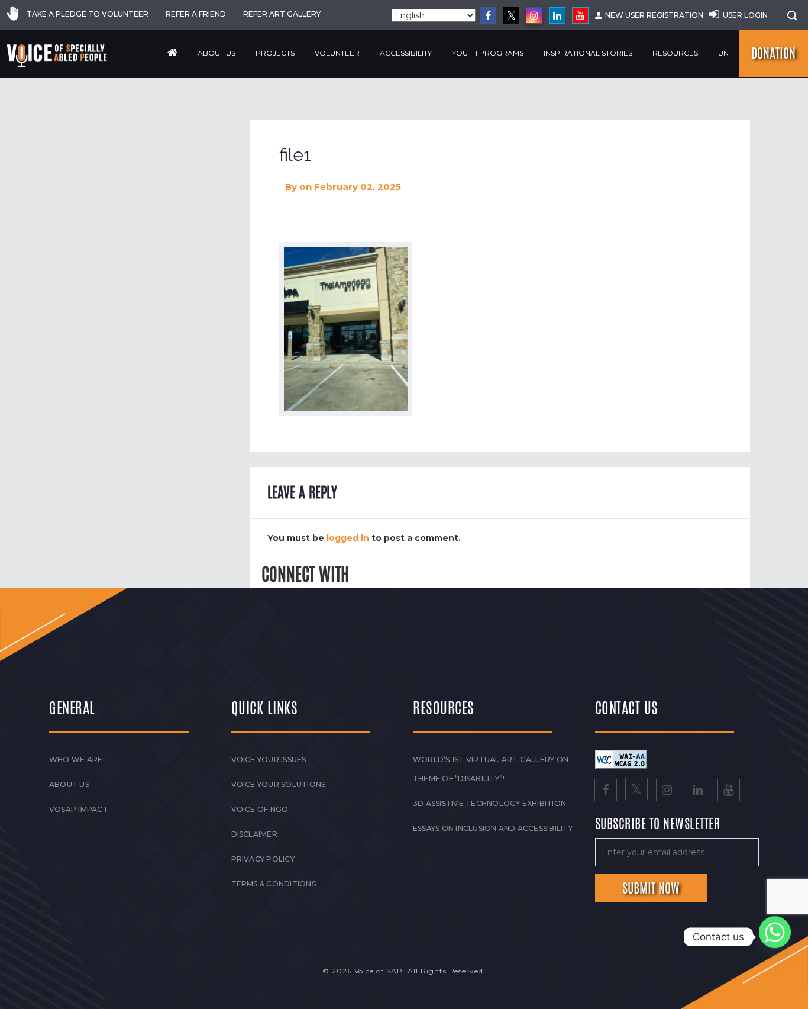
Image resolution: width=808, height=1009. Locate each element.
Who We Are (75, 759)
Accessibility (406, 53)
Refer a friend (196, 13)
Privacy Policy (263, 859)
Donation (773, 53)
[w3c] (621, 758)
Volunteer (337, 53)
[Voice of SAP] (57, 55)
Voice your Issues (268, 759)
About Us (216, 53)
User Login (745, 15)
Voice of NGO (260, 809)
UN (723, 53)
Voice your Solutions (278, 784)
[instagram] (534, 15)
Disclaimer (254, 834)
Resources (675, 53)
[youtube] (580, 15)
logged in (348, 538)
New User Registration (654, 15)
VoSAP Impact (78, 809)
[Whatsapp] (775, 937)
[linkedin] (557, 15)
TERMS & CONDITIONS (273, 883)
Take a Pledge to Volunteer (87, 13)
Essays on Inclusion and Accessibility (493, 828)
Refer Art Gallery (282, 13)
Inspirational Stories (588, 53)
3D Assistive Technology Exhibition (489, 803)
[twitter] (511, 15)
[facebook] (488, 15)
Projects (275, 53)
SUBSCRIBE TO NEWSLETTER (657, 824)
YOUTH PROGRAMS (487, 53)
